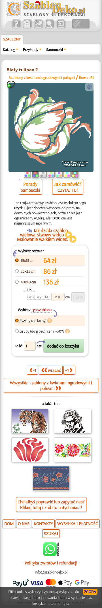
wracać (54, 370)
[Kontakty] (27, 27)
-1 (34, 370)
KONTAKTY (43, 523)
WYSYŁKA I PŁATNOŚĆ (77, 523)
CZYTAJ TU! (68, 190)
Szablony (12, 39)
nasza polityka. (58, 603)
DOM (9, 523)
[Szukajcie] (49, 27)
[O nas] (16, 27)
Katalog (9, 49)
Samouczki (54, 49)
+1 (67, 370)
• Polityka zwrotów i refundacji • (51, 563)
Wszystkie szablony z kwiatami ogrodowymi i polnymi (51, 385)
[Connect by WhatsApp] (51, 554)
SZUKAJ (51, 533)
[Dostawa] (38, 27)
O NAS (23, 523)
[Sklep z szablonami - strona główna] (50, 15)
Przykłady (30, 49)
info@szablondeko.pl (51, 572)
